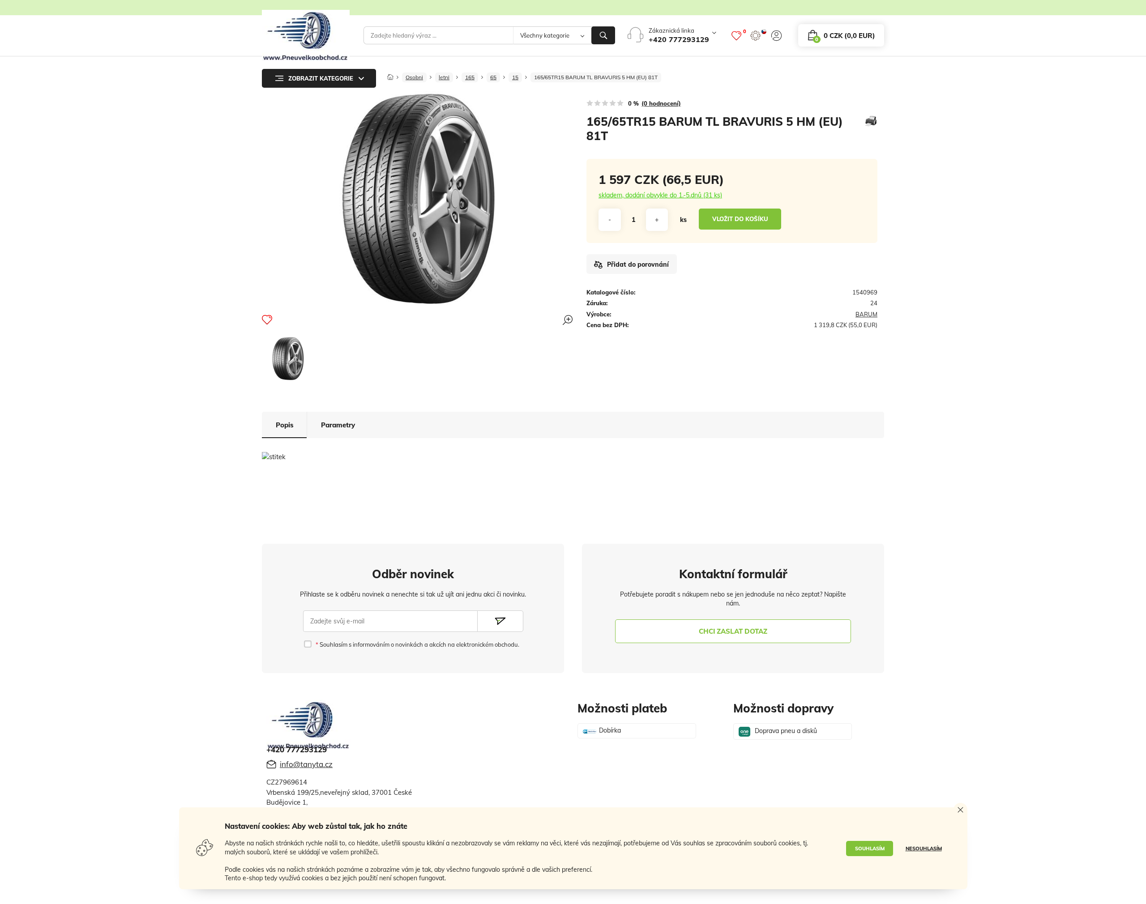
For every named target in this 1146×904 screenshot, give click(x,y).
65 (493, 77)
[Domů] (390, 74)
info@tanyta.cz (306, 764)
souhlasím (870, 848)
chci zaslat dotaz (733, 631)
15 (515, 77)
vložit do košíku (740, 218)
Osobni (414, 77)
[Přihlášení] (776, 35)
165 (470, 77)
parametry (338, 425)
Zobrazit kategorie (320, 78)
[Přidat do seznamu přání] (267, 319)
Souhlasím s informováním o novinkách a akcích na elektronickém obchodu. (419, 644)
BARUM (866, 314)
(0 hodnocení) (661, 103)
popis (285, 425)
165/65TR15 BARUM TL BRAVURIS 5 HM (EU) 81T (596, 77)
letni (444, 77)
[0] (736, 35)
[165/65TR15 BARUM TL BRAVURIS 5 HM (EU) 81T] (288, 358)
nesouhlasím (924, 848)
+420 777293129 (679, 39)
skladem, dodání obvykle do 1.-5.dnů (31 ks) (660, 195)
